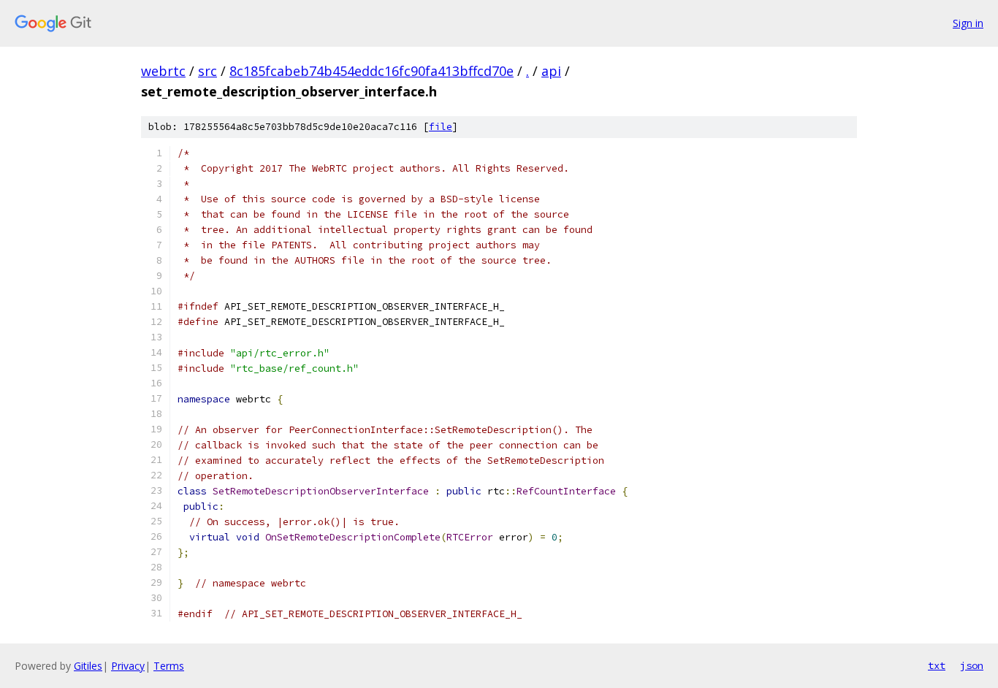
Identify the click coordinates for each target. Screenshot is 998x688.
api (551, 71)
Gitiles (88, 666)
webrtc (163, 71)
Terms (168, 666)
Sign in (968, 23)
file (440, 127)
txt (936, 665)
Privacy (128, 666)
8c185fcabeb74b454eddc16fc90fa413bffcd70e (371, 71)
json (971, 665)
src (207, 71)
